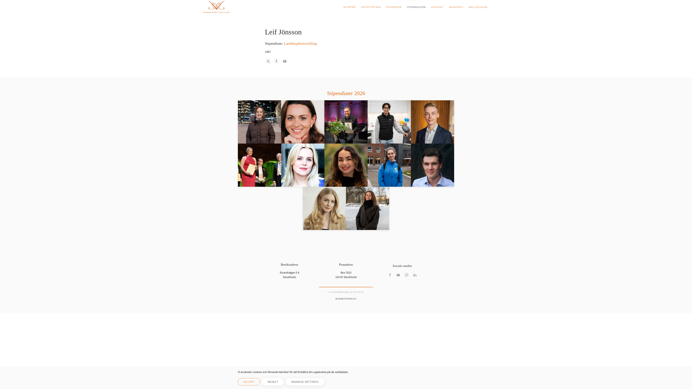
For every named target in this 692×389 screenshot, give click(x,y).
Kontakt (437, 7)
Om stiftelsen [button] (371, 7)
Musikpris (456, 7)
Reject (273, 381)
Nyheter (349, 7)
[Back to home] (216, 7)
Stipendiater (416, 7)
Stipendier (394, 7)
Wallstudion (478, 7)
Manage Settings (305, 381)
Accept (249, 381)
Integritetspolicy (346, 298)
